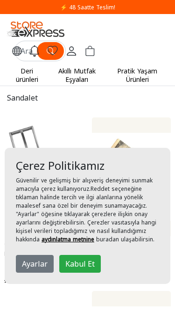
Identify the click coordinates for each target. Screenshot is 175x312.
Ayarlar (35, 264)
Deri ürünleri (27, 75)
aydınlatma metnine (68, 239)
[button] (16, 51)
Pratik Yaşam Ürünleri (137, 75)
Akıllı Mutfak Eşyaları (77, 75)
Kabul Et (80, 264)
